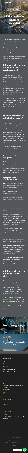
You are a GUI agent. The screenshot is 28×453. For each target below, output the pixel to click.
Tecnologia (20, 11)
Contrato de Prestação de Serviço (10, 371)
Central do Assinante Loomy (9, 369)
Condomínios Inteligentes (14, 9)
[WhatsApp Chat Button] (25, 450)
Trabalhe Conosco (7, 358)
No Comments (14, 29)
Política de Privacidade (10, 437)
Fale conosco (6, 366)
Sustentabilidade (9, 11)
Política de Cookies (18, 437)
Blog (4, 361)
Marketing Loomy (8, 27)
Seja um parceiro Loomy (8, 363)
